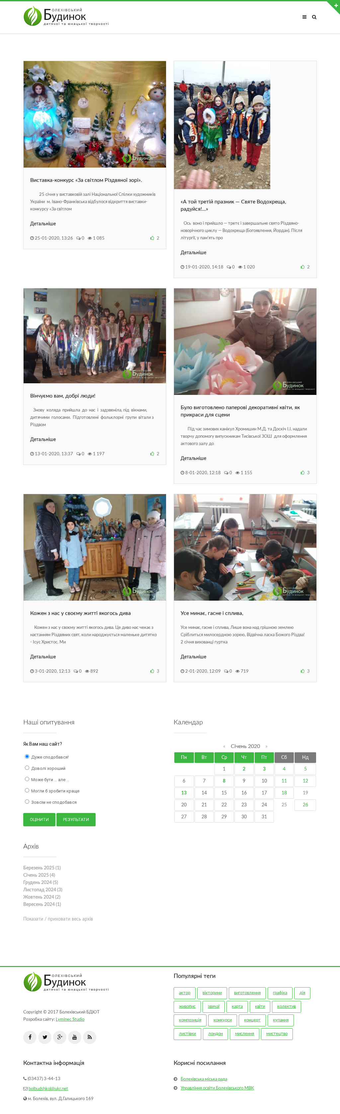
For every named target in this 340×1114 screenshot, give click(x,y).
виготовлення (247, 993)
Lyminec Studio (70, 1019)
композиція (190, 1020)
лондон (215, 1034)
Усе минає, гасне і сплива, (212, 613)
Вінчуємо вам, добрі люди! (62, 396)
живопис (187, 1006)
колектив (286, 1006)
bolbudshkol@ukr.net (48, 1089)
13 (184, 793)
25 (284, 805)
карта (237, 1006)
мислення (244, 1034)
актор (184, 993)
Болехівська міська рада (204, 1079)
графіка (280, 993)
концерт (252, 1020)
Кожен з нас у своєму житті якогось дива (80, 613)
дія (302, 993)
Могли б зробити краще (54, 790)
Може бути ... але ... (49, 779)
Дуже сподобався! (49, 757)
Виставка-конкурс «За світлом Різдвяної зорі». (86, 180)
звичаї (213, 1006)
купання (281, 1020)
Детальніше (43, 224)
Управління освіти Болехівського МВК (217, 1088)
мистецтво (277, 1034)
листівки (187, 1034)
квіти (260, 1006)
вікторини (212, 993)
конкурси (222, 1020)
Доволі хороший (47, 768)
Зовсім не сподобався (53, 802)
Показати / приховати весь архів (58, 919)
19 (305, 793)
